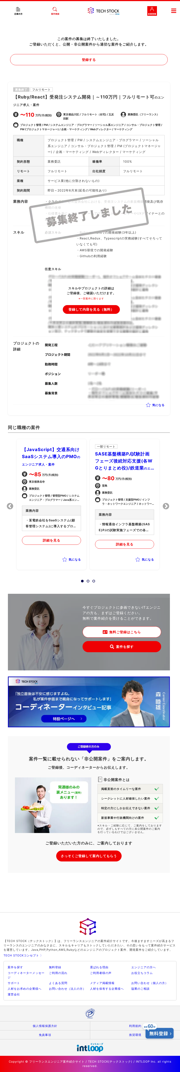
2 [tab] (87, 580)
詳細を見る (51, 540)
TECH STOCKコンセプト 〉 (23, 955)
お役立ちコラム (142, 973)
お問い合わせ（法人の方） (67, 988)
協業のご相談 (140, 988)
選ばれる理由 (99, 967)
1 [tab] (81, 580)
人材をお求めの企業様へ (24, 988)
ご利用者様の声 (101, 973)
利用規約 (135, 1026)
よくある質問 (58, 983)
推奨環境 (135, 1035)
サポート (14, 983)
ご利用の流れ (58, 973)
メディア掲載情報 (102, 983)
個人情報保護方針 (45, 1026)
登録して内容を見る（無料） (91, 309)
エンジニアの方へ (143, 967)
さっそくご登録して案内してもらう (89, 856)
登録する (89, 60)
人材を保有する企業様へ (107, 988)
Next (166, 506)
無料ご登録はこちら (125, 632)
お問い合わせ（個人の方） (149, 983)
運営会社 (14, 994)
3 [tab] (92, 580)
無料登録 (55, 967)
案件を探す (125, 647)
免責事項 (45, 1035)
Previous (10, 506)
